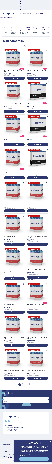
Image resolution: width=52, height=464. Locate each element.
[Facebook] (6, 421)
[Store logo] (10, 13)
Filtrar (5, 45)
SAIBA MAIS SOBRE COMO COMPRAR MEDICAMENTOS (34, 458)
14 (29, 384)
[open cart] (47, 13)
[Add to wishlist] (23, 50)
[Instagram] (9, 421)
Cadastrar (26, 405)
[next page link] (32, 384)
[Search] (31, 13)
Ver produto (38, 277)
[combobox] (26, 13)
